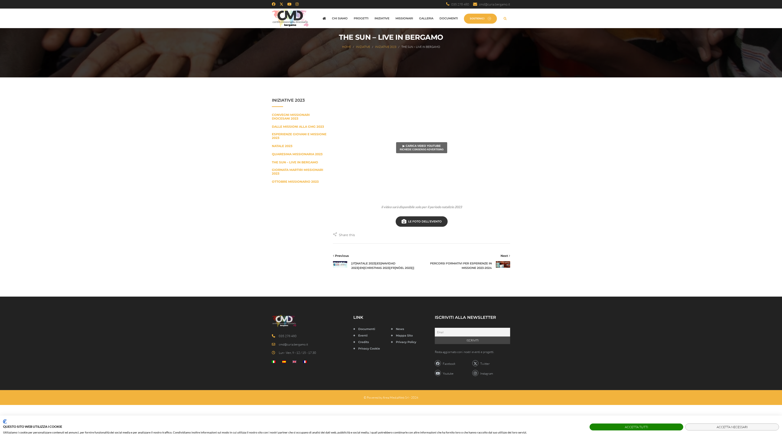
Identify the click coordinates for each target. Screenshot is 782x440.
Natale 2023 (282, 146)
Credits (363, 342)
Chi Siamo (340, 18)
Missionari (404, 18)
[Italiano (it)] (274, 363)
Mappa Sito (404, 335)
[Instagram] (297, 4)
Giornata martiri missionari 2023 (297, 171)
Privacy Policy (406, 342)
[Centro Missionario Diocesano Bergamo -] (290, 18)
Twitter (484, 364)
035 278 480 (459, 4)
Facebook (448, 364)
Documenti (448, 18)
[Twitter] (281, 4)
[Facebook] (274, 4)
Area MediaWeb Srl (396, 397)
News (400, 329)
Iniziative (382, 18)
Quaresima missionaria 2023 (297, 154)
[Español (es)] (284, 363)
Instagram (485, 373)
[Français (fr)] (305, 363)
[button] (344, 235)
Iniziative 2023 (385, 46)
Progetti (361, 18)
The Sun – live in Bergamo (295, 162)
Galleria (426, 18)
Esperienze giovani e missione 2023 (299, 136)
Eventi (363, 335)
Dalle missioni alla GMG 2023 (298, 127)
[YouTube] (289, 4)
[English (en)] (294, 363)
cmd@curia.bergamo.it (493, 4)
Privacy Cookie (369, 348)
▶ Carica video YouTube (422, 147)
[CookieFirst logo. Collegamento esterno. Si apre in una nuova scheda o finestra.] (5, 421)
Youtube (447, 373)
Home (346, 46)
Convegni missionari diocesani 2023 (291, 116)
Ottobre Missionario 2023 (295, 182)
